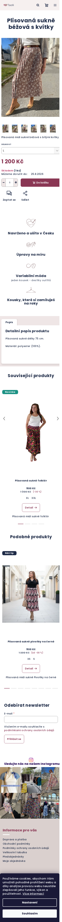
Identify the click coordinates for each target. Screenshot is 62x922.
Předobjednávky (13, 856)
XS (28, 659)
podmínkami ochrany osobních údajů (29, 730)
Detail (29, 507)
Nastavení (30, 902)
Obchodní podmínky (16, 843)
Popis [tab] (9, 322)
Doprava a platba (15, 839)
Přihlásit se (14, 739)
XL (27, 498)
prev (4, 418)
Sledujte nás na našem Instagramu (32, 763)
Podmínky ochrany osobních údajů (26, 848)
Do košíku (42, 182)
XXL (34, 498)
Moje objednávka (14, 861)
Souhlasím (30, 913)
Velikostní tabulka (15, 852)
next (58, 418)
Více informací (33, 894)
